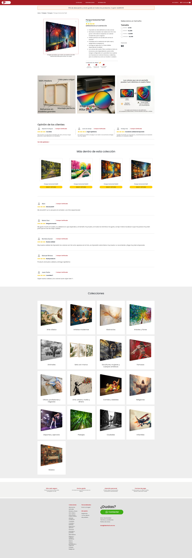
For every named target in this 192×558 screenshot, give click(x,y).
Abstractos (72, 507)
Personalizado (90, 2)
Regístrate (85, 513)
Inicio (39, 13)
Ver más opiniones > (43, 142)
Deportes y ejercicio (72, 527)
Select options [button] (51, 187)
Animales (71, 509)
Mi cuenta (175, 2)
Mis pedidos (85, 517)
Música (71, 541)
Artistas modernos (72, 519)
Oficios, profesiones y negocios (72, 544)
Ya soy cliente (85, 515)
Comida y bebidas (71, 524)
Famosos (71, 529)
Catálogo (79, 2)
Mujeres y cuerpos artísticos (71, 538)
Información (102, 2)
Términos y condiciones (106, 520)
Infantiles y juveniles (72, 532)
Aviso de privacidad (105, 518)
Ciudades (71, 521)
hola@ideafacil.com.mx (107, 525)
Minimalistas (72, 534)
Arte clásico (72, 513)
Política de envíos (105, 521)
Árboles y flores (73, 511)
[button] (76, 21)
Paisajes (44, 13)
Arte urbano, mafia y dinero (73, 515)
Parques (50, 13)
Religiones (71, 549)
